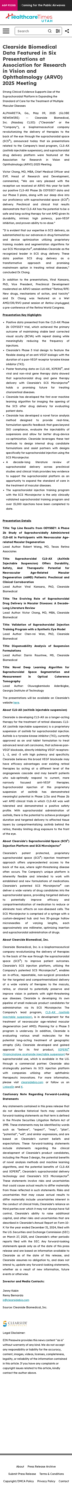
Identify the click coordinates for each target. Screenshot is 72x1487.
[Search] (50, 31)
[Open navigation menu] (6, 31)
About (20, 1466)
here (16, 702)
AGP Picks (9, 5)
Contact (64, 1481)
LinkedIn (8, 1087)
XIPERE (63, 1049)
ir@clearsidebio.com (16, 1300)
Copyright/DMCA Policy (18, 1481)
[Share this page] (67, 31)
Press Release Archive (41, 1466)
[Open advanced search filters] (58, 31)
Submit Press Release (22, 1474)
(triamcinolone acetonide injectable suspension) (34, 1054)
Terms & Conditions (51, 1474)
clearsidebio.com (32, 1082)
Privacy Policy (46, 1481)
